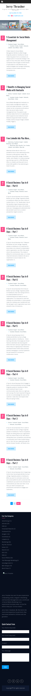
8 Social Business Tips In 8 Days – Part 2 (17, 461)
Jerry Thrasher (15, 6)
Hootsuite (26, 46)
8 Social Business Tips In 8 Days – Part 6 (17, 278)
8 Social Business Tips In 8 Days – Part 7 (17, 230)
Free (24, 145)
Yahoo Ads (22, 147)
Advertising (11, 142)
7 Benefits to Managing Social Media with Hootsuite (18, 88)
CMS (3, 526)
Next (18, 503)
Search (4, 550)
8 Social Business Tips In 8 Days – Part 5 (17, 324)
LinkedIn (10, 47)
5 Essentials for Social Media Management (18, 39)
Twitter (21, 47)
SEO (3, 552)
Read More (11, 76)
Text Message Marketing (9, 560)
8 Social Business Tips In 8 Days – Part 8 (17, 184)
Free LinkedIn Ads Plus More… (18, 138)
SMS (3, 555)
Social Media (21, 44)
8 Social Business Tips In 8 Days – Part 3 (17, 417)
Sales (3, 547)
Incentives (5, 537)
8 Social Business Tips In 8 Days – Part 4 (17, 372)
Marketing (8, 143)
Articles (10, 93)
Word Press (5, 568)
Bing (17, 145)
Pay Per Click (6, 545)
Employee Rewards (7, 529)
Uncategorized (6, 563)
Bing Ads (21, 145)
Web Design (5, 566)
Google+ (15, 44)
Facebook (10, 44)
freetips (17, 46)
